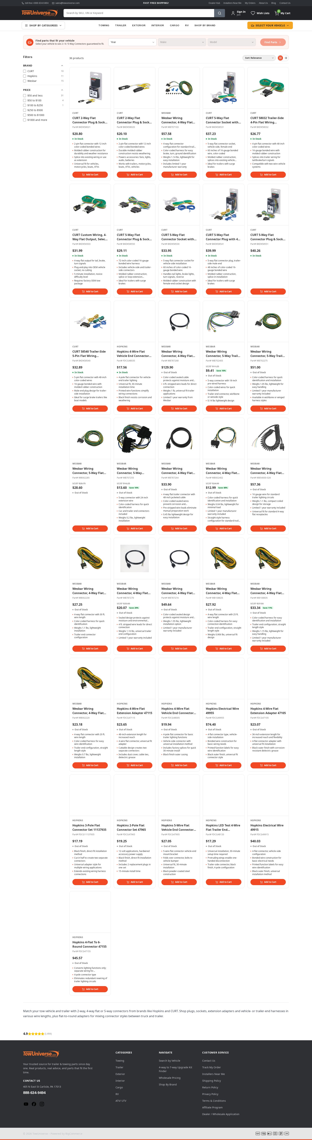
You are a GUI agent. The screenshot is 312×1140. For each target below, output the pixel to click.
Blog (273, 3)
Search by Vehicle (169, 1060)
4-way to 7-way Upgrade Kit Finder (175, 1069)
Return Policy (210, 1087)
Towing (103, 25)
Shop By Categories (43, 25)
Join (238, 14)
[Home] (40, 13)
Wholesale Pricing (170, 1077)
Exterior (139, 25)
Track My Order (211, 1067)
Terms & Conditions (214, 1100)
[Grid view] (280, 58)
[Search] (219, 13)
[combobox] (139, 13)
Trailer (120, 25)
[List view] (285, 58)
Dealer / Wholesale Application (220, 1114)
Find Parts (271, 42)
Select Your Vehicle (270, 25)
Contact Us (285, 3)
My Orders (250, 3)
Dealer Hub (214, 3)
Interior (157, 25)
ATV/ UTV (121, 1100)
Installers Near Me (232, 3)
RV (187, 25)
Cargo (174, 25)
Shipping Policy (211, 1080)
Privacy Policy (210, 1094)
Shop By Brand (204, 25)
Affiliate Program (212, 1107)
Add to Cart (92, 174)
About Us (263, 3)
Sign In (241, 11)
